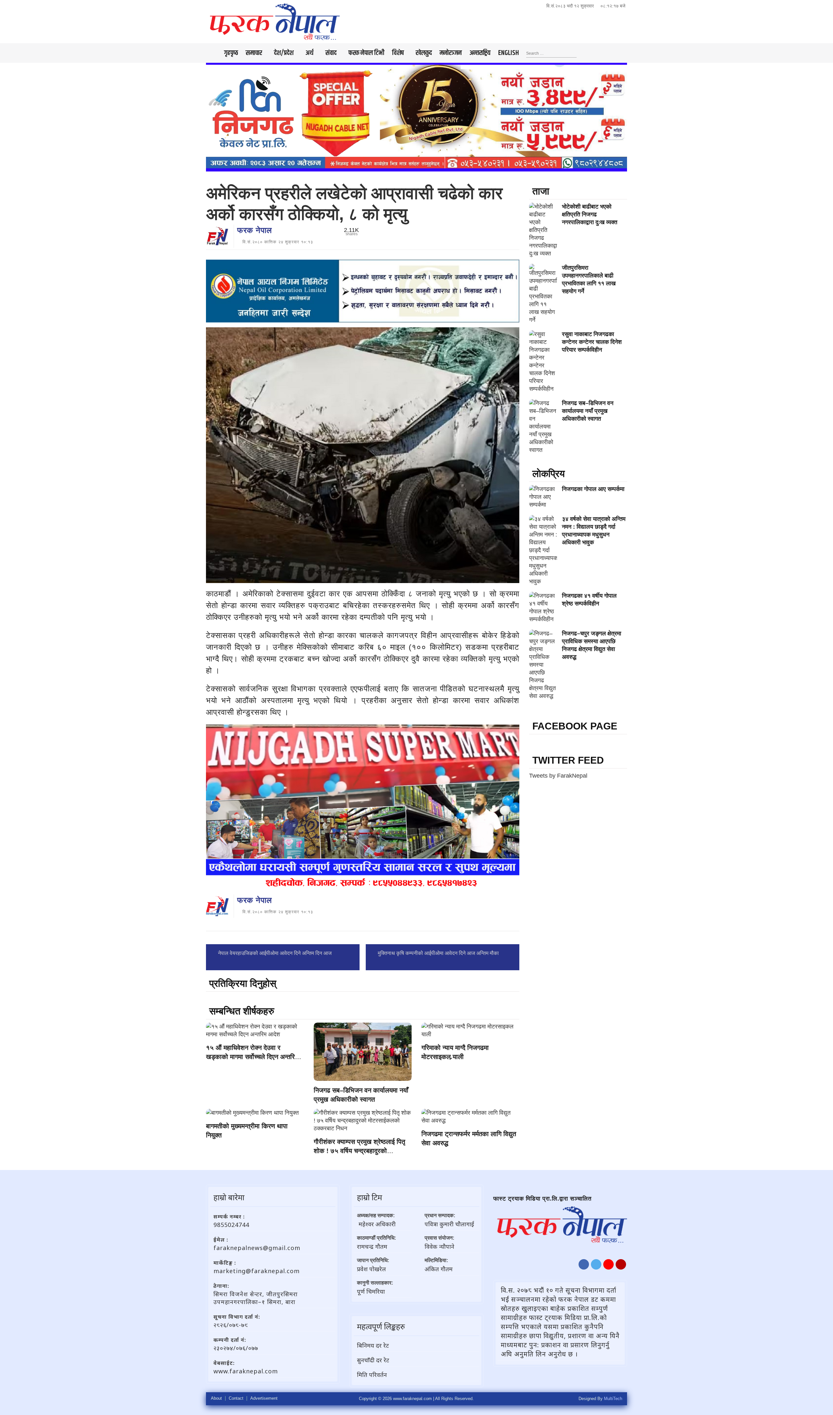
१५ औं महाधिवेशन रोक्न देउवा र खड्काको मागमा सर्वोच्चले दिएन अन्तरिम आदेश (252, 1056)
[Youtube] (608, 1264)
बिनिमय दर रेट (373, 1345)
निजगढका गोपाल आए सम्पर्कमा (593, 489)
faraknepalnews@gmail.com (256, 1248)
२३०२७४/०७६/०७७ (235, 1348)
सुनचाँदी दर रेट (373, 1360)
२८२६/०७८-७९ (230, 1325)
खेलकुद (424, 53)
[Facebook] (584, 1264)
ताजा (540, 191)
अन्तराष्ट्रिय (480, 53)
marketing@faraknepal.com (256, 1271)
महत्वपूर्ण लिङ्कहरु (381, 1326)
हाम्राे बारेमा (228, 1197)
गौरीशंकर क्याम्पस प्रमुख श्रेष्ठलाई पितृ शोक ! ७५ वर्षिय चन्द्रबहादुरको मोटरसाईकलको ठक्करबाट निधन (359, 1150)
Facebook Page (574, 726)
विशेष (398, 53)
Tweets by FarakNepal (558, 775)
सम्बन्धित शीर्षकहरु (241, 1011)
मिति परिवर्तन (372, 1375)
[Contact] (621, 1264)
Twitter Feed (568, 760)
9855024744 (231, 1225)
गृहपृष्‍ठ (231, 53)
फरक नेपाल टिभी (366, 53)
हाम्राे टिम (369, 1197)
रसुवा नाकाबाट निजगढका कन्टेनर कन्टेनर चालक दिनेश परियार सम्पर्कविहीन (592, 342)
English (508, 53)
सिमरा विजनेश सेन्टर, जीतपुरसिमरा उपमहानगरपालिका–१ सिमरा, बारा (255, 1298)
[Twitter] (596, 1264)
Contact (236, 1398)
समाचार (254, 53)
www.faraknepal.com (245, 1371)
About (216, 1398)
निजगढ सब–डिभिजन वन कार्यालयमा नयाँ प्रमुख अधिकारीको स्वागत (587, 411)
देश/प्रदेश (284, 53)
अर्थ (309, 53)
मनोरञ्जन (451, 53)
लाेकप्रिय (548, 473)
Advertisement (264, 1398)
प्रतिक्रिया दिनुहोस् (242, 983)
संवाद (330, 53)
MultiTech (613, 1398)
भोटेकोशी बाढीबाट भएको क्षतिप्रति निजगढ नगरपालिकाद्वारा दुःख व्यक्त (589, 214)
